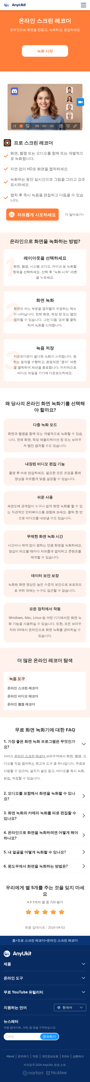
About (10, 1056)
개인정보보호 (50, 1056)
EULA (65, 1056)
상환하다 (78, 1056)
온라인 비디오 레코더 (22, 696)
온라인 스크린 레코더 (22, 688)
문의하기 (23, 1056)
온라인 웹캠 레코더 (21, 704)
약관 (35, 1056)
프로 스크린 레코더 (31, 940)
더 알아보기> (74, 214)
